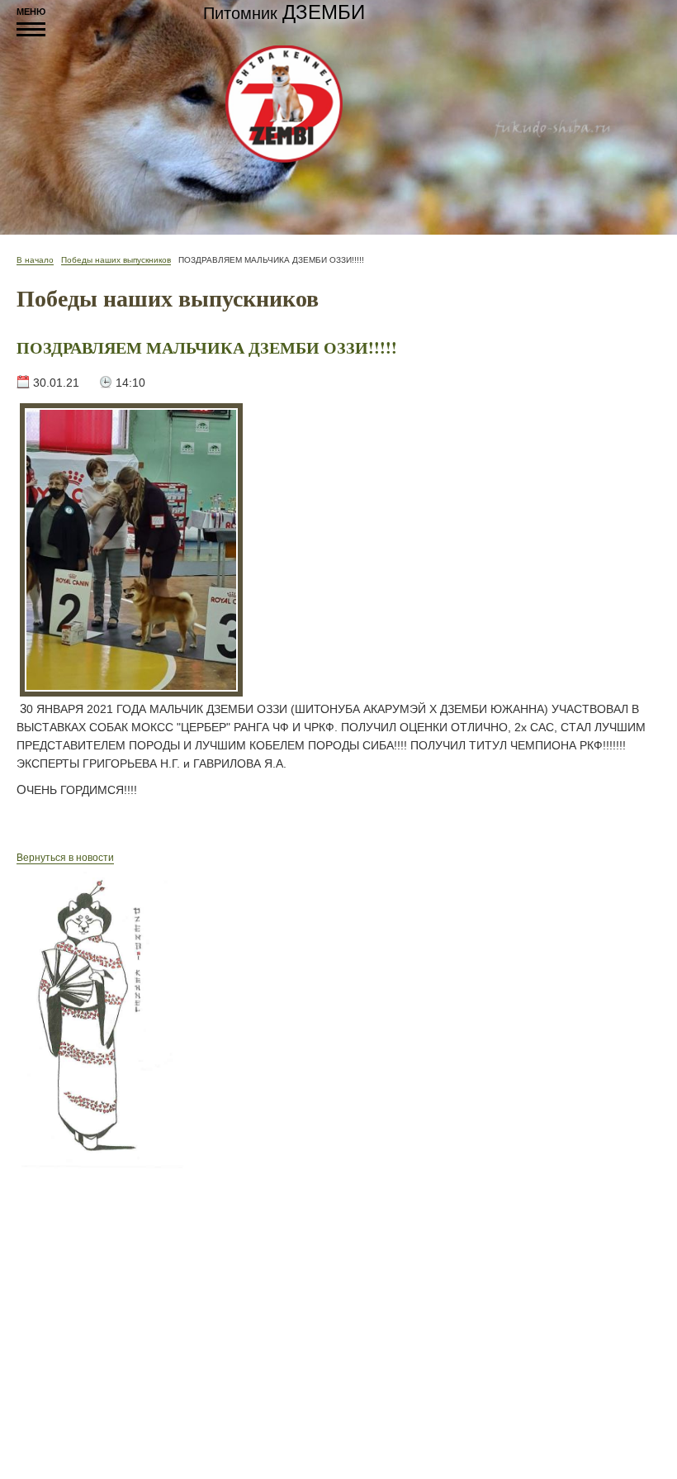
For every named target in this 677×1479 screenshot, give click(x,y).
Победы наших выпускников (116, 259)
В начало (35, 259)
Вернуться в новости (65, 857)
